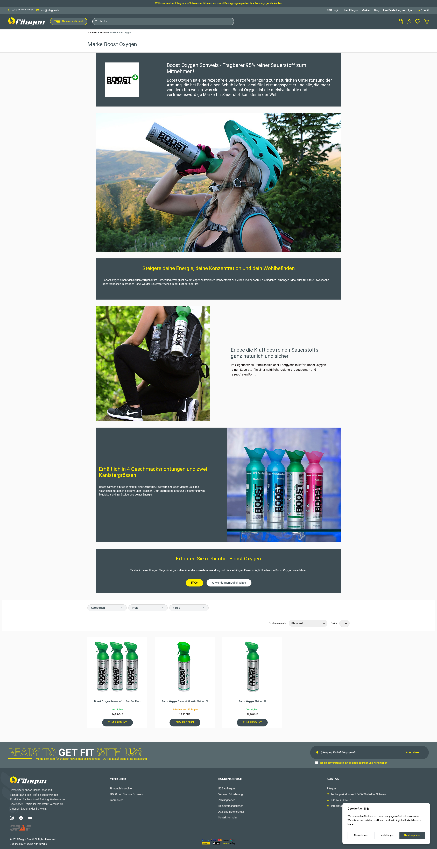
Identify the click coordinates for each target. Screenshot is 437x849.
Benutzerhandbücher (230, 806)
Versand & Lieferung (230, 794)
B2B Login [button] (333, 10)
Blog (376, 10)
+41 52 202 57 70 (22, 10)
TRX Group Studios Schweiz (126, 794)
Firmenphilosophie (121, 788)
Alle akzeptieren (412, 835)
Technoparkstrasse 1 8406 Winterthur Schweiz (358, 794)
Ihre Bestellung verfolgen (398, 10)
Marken (366, 10)
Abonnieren (413, 752)
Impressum (116, 800)
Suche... (104, 21)
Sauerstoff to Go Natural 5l (185, 701)
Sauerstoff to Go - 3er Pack (117, 701)
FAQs (194, 582)
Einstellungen (387, 835)
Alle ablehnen (361, 835)
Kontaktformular (227, 817)
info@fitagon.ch (49, 10)
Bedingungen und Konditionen (370, 762)
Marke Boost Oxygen (120, 32)
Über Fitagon (350, 10)
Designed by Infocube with (28, 844)
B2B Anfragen (226, 788)
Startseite (92, 32)
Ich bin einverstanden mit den (353, 762)
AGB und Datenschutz (231, 811)
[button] (107, 607)
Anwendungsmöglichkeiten (229, 582)
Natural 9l (252, 701)
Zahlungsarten (226, 800)
